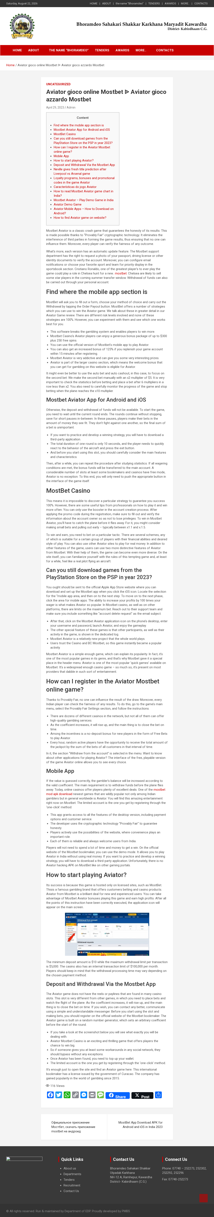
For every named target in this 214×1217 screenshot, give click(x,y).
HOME (93, 3)
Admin (71, 107)
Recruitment (72, 1185)
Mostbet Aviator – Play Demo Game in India (83, 200)
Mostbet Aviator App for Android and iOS (82, 130)
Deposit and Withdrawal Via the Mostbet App (84, 165)
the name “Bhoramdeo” (130, 3)
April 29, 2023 (55, 107)
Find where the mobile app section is (79, 125)
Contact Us (71, 1191)
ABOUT (106, 3)
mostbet (121, 273)
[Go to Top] (203, 1198)
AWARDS (170, 3)
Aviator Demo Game (68, 204)
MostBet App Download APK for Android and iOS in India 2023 (140, 1125)
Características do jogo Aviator (75, 187)
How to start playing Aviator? (74, 160)
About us (70, 1168)
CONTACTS (201, 3)
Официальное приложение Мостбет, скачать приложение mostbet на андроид (73, 1127)
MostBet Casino (65, 134)
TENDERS (154, 3)
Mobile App (61, 156)
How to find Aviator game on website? (80, 218)
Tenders (69, 1180)
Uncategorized (58, 84)
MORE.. (185, 3)
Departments (72, 1174)
